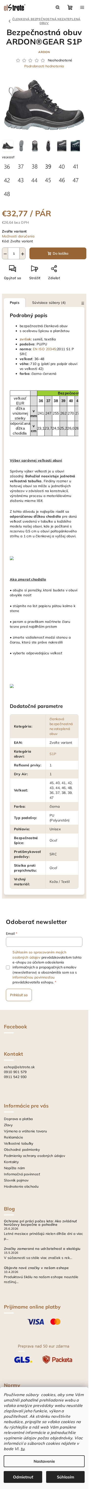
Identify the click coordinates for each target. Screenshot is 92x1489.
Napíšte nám (14, 1168)
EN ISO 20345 (44, 349)
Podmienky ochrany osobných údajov (34, 1155)
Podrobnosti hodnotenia (44, 66)
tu (23, 1448)
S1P (53, 754)
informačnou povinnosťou (33, 977)
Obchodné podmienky (22, 1149)
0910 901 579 (15, 1072)
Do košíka (60, 253)
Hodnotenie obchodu (21, 1186)
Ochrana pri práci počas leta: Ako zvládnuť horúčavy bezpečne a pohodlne (40, 1222)
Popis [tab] (14, 302)
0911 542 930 (15, 1077)
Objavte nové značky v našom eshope (36, 1268)
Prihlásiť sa (19, 995)
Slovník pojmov (16, 1180)
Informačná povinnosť (22, 1174)
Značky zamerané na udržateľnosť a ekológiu (42, 1248)
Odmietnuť (23, 1476)
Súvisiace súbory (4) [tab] (49, 302)
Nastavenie (44, 1461)
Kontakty (11, 1162)
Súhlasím (65, 1476)
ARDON (44, 52)
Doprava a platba (18, 1119)
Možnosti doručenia (18, 236)
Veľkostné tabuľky (18, 1143)
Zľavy (8, 1125)
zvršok (25, 339)
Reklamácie (13, 1137)
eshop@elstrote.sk (19, 1067)
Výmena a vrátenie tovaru (25, 1131)
